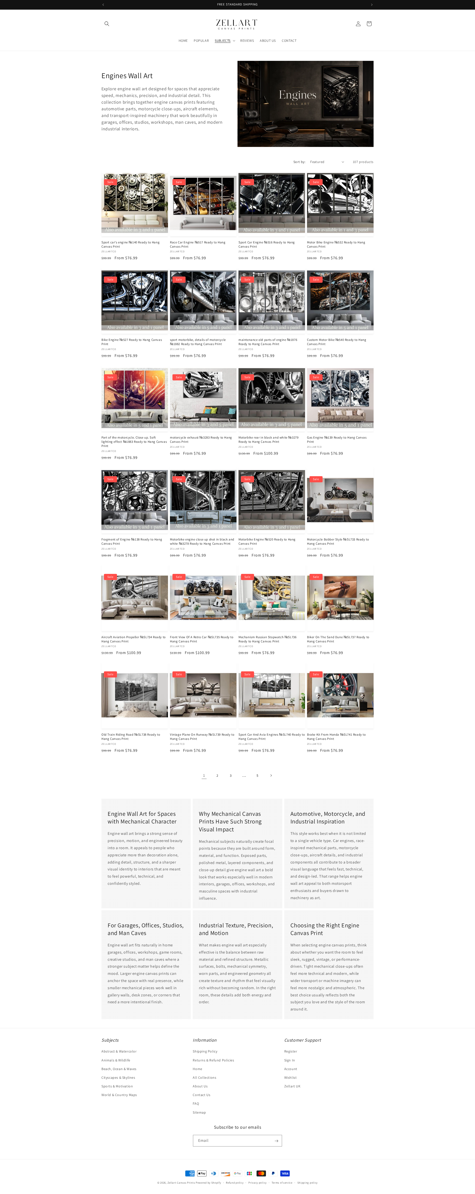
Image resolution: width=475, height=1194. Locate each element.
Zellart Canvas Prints (181, 1182)
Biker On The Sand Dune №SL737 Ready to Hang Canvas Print (338, 639)
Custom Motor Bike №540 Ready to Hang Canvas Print (336, 342)
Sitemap (199, 1112)
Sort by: (299, 162)
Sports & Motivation (117, 1086)
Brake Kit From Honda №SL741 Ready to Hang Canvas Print (336, 737)
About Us (200, 1086)
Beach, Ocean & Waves (119, 1069)
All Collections (204, 1077)
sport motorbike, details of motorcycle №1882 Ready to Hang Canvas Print (198, 342)
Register (290, 1051)
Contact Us (201, 1095)
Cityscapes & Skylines (118, 1077)
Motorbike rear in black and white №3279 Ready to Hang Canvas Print (268, 440)
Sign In (289, 1060)
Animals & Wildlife (115, 1060)
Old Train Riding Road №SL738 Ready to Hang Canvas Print (130, 737)
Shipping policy (307, 1182)
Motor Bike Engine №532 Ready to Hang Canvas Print (336, 244)
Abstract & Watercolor (119, 1051)
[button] (106, 23)
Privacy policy (257, 1182)
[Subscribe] (276, 1141)
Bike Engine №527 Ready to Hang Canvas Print (131, 342)
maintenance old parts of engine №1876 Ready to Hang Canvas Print (267, 342)
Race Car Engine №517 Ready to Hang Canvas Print (197, 244)
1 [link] (204, 775)
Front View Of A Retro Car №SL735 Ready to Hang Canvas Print (202, 639)
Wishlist (290, 1077)
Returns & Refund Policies (213, 1060)
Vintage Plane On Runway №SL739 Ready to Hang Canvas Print (202, 737)
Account (290, 1069)
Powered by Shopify (208, 1182)
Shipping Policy (205, 1051)
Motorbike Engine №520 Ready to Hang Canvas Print (267, 542)
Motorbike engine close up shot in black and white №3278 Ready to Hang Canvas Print (202, 542)
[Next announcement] (371, 4)
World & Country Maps (119, 1095)
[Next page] (270, 775)
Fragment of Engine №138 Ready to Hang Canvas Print (131, 542)
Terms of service (282, 1182)
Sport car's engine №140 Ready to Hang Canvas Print (130, 244)
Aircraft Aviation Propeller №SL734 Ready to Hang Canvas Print (133, 639)
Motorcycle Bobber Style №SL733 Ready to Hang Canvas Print (338, 542)
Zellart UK (292, 1086)
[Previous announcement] (103, 4)
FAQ (196, 1103)
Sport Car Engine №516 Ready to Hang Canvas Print (266, 244)
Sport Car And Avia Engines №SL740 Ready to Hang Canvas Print (271, 737)
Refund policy (234, 1182)
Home (197, 1069)
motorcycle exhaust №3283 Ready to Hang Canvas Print (201, 440)
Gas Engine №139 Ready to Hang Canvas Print (337, 440)
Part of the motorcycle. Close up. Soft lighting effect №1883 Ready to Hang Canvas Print (134, 442)
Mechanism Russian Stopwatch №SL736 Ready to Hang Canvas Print (267, 639)
